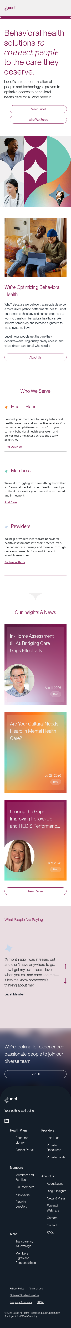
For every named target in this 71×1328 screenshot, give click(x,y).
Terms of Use (36, 1288)
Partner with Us (14, 562)
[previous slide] (65, 966)
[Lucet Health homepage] (10, 8)
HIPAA (40, 1302)
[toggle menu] (64, 8)
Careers (52, 1218)
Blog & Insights (56, 1191)
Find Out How (13, 447)
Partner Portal (24, 1150)
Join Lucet (53, 1138)
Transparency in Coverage (24, 1244)
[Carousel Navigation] (63, 974)
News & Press (56, 1198)
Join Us (35, 1074)
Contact (52, 1225)
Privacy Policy (17, 1288)
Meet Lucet (38, 109)
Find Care (10, 502)
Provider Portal (56, 1157)
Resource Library (22, 1140)
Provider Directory (21, 1204)
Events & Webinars (53, 1208)
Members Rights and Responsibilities (26, 1258)
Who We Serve (38, 119)
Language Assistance (21, 1302)
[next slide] (65, 981)
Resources (23, 1194)
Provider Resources (54, 1147)
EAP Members (25, 1187)
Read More (35, 891)
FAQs (50, 1232)
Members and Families (25, 1177)
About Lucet (55, 1183)
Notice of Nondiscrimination (24, 1295)
